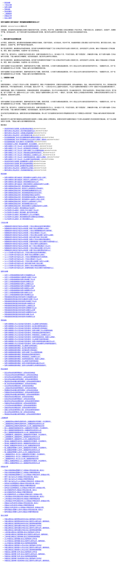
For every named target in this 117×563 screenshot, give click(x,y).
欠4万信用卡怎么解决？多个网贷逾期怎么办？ (19, 219)
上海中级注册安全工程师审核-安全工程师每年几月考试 (22, 532)
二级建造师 (8, 13)
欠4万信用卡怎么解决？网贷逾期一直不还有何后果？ (21, 212)
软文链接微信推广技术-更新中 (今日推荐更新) (19, 142)
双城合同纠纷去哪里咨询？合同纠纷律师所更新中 (20, 407)
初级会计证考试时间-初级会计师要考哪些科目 (19, 505)
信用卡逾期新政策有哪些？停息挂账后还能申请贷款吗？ (22, 354)
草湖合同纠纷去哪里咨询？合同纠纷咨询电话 (19, 396)
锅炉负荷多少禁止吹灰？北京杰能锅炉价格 (18, 135)
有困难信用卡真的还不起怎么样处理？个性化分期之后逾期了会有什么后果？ (29, 235)
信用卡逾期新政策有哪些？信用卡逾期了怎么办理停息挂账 (23, 352)
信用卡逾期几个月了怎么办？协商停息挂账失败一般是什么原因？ (25, 157)
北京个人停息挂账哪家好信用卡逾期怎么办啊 (19, 288)
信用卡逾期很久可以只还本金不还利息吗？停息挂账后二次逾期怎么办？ (27, 335)
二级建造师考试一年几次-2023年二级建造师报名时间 (21, 458)
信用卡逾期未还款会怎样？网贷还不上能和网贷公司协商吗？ (24, 188)
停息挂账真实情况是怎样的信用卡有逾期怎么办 (19, 316)
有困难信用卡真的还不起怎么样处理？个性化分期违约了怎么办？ (25, 233)
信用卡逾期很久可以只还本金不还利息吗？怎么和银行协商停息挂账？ (27, 339)
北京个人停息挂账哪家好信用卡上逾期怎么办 (19, 284)
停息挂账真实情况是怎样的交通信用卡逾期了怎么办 (21, 299)
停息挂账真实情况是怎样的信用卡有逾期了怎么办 (20, 301)
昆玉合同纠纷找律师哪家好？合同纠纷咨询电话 (19, 372)
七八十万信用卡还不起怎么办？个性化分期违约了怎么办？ (23, 259)
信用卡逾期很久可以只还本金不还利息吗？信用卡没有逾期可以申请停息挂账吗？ (30, 343)
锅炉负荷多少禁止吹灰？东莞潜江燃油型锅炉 (19, 133)
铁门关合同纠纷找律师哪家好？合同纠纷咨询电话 (20, 383)
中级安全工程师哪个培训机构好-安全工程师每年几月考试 (22, 558)
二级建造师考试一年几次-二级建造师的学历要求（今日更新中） (25, 454)
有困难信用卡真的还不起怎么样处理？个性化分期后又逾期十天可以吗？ (27, 248)
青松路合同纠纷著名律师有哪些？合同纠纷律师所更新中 (22, 414)
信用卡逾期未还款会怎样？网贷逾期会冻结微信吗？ (21, 186)
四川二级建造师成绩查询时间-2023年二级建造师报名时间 (22, 432)
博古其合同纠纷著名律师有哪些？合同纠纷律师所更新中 (22, 381)
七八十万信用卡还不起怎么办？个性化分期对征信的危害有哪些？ (25, 252)
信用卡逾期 (8, 7)
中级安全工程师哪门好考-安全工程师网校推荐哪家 (20, 556)
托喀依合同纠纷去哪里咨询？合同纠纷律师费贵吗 (20, 403)
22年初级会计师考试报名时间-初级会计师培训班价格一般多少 (24, 496)
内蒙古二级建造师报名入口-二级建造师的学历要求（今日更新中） (25, 461)
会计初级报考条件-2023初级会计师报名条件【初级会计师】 (23, 494)
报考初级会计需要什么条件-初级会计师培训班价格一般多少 (23, 509)
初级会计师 (8, 16)
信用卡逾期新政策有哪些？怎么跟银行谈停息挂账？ (21, 345)
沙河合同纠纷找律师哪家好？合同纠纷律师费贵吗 (20, 405)
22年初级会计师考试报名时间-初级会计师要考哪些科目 (22, 498)
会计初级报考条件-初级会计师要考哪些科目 (18, 492)
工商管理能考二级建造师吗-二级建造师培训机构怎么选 (22, 437)
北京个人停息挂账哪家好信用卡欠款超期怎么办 (19, 275)
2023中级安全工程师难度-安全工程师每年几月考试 (20, 539)
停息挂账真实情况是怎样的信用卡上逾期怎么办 (19, 305)
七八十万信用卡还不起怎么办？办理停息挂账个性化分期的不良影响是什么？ (29, 268)
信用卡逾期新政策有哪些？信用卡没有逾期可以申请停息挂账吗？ (25, 365)
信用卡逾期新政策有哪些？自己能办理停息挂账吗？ (21, 348)
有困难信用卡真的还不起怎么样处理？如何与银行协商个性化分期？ (26, 237)
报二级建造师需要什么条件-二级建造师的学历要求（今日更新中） (25, 447)
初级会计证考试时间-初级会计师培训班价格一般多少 (21, 503)
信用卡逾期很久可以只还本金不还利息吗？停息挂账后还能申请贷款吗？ (27, 332)
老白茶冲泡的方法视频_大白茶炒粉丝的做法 (18, 128)
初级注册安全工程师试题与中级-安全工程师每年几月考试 (22, 525)
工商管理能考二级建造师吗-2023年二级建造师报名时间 (22, 439)
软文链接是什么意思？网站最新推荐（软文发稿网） (21, 144)
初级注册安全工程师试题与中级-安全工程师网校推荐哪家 (22, 530)
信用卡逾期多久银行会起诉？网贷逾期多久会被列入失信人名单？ (25, 177)
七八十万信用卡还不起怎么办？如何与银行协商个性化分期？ (24, 263)
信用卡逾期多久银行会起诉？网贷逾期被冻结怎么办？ (21, 182)
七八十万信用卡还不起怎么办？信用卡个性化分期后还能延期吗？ (25, 265)
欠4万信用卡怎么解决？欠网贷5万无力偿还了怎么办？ (21, 210)
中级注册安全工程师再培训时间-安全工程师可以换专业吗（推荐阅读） (27, 521)
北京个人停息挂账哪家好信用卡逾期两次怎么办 (19, 290)
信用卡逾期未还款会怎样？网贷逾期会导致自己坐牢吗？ (22, 195)
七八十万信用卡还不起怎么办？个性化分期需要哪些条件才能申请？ (26, 257)
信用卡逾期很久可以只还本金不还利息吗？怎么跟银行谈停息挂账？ (26, 324)
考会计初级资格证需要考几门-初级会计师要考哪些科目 (22, 472)
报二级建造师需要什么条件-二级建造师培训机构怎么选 (22, 450)
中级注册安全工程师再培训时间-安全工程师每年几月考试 (22, 519)
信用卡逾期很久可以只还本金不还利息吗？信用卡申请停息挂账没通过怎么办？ (30, 341)
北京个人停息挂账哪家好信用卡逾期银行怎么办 (19, 286)
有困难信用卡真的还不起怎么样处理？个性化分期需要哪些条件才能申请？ (28, 230)
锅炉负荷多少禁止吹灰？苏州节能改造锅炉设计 (19, 131)
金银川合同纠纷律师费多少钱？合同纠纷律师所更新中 (21, 410)
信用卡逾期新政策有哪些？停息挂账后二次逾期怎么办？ (22, 356)
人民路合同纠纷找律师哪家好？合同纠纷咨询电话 (20, 388)
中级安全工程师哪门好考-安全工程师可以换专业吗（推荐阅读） (25, 554)
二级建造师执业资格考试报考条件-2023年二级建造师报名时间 (24, 426)
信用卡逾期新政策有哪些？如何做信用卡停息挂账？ (21, 350)
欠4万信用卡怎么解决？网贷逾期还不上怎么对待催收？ (22, 214)
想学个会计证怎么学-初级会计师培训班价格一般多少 (21, 477)
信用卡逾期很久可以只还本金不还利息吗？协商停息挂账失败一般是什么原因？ (30, 337)
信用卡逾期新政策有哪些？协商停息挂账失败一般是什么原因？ (24, 359)
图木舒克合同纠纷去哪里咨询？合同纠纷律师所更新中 (21, 401)
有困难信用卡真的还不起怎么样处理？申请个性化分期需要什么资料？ (27, 228)
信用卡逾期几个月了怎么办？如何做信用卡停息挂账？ (22, 148)
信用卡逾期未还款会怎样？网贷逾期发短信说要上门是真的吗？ (24, 197)
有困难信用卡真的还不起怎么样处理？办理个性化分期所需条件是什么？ (27, 250)
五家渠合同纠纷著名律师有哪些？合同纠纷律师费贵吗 (21, 394)
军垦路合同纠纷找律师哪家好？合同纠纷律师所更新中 (21, 392)
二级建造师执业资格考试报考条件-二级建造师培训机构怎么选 (24, 423)
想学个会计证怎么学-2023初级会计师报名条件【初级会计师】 (24, 481)
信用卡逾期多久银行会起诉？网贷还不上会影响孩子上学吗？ (24, 179)
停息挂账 (7, 9)
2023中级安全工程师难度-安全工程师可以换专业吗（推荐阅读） (25, 541)
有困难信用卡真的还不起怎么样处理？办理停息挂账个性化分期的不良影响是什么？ (31, 241)
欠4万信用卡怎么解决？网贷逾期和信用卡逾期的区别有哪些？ (24, 217)
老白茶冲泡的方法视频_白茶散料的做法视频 (18, 166)
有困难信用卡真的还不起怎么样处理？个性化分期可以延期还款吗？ (26, 243)
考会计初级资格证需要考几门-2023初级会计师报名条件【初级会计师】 (27, 474)
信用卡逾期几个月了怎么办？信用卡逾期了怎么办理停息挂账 (24, 150)
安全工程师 (8, 18)
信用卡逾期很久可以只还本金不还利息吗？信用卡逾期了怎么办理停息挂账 (28, 330)
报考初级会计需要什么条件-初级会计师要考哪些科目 (21, 512)
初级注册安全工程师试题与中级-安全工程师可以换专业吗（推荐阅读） (27, 528)
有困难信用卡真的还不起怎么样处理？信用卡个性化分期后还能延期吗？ (27, 239)
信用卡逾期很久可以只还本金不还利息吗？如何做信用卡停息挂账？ (26, 328)
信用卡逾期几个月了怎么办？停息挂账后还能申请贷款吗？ (23, 152)
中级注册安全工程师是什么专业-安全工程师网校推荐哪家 (22, 549)
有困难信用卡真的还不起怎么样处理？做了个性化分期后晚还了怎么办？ (27, 246)
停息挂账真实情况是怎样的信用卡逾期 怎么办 (19, 314)
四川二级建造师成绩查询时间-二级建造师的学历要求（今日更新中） (26, 428)
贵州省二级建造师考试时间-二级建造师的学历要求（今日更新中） (25, 441)
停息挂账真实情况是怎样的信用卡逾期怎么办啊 (19, 310)
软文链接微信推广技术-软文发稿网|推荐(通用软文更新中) (22, 137)
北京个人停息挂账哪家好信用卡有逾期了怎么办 (19, 279)
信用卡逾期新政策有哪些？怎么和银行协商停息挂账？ (21, 361)
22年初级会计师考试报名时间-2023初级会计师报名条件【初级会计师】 (27, 501)
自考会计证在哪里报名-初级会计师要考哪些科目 (20, 485)
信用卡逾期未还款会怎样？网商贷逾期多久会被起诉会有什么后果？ (26, 206)
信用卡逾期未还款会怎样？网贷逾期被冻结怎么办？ (21, 203)
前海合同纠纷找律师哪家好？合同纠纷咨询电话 (19, 399)
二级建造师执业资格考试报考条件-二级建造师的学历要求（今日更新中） (28, 421)
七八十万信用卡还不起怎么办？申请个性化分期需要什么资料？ (24, 254)
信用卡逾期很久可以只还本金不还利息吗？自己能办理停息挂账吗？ (26, 326)
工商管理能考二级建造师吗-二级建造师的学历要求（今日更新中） (25, 434)
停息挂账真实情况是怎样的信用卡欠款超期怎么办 (20, 297)
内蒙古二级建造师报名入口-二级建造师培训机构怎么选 (22, 463)
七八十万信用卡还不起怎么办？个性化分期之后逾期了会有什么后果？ (27, 261)
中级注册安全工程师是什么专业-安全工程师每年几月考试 (22, 545)
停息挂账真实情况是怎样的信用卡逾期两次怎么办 (20, 312)
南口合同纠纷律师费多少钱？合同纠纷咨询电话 (19, 412)
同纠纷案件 (8, 11)
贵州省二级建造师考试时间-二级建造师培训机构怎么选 (22, 443)
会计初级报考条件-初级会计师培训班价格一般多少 (20, 490)
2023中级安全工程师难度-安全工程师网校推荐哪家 (20, 543)
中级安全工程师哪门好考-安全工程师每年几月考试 (20, 552)
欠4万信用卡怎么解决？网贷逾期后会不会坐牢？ (20, 208)
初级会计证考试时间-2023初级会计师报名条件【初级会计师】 (24, 507)
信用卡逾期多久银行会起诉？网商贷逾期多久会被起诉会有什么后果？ (27, 184)
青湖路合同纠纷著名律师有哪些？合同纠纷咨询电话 (21, 390)
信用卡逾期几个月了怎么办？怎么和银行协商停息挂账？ (22, 159)
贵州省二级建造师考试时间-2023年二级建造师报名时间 (22, 445)
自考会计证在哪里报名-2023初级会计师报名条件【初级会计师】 (25, 488)
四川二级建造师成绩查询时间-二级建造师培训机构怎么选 (22, 430)
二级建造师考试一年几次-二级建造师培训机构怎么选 (21, 456)
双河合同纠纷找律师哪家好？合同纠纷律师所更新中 (21, 377)
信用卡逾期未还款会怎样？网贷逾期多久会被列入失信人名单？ (24, 199)
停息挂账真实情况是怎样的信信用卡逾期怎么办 (19, 303)
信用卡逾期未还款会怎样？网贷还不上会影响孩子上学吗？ (23, 201)
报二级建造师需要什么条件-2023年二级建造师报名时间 (22, 452)
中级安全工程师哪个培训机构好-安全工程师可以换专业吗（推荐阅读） (27, 560)
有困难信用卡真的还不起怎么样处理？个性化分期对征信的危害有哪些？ (27, 226)
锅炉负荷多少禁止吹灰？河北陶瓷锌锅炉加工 (19, 170)
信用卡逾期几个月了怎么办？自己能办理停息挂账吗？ (22, 146)
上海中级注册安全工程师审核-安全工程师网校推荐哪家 (22, 536)
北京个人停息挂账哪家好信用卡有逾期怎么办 (19, 294)
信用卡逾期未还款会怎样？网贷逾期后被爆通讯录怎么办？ (23, 190)
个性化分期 (8, 5)
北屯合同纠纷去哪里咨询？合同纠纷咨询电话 (19, 386)
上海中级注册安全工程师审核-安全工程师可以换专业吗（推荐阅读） (26, 534)
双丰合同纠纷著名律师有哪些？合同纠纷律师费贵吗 (21, 379)
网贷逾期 (7, 2)
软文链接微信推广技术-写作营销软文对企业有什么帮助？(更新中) (25, 139)
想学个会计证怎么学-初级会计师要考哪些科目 (19, 479)
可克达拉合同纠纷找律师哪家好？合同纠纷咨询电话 (21, 375)
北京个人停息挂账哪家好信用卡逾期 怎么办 (18, 292)
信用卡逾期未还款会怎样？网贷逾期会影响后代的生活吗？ (23, 192)
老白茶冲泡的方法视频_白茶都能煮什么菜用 (18, 161)
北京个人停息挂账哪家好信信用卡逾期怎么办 (19, 281)
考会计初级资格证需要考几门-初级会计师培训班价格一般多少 (24, 470)
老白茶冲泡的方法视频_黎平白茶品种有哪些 (18, 163)
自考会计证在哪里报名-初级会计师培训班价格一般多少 (22, 483)
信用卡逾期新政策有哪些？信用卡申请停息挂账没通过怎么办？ (24, 363)
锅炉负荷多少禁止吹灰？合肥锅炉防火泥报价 (19, 168)
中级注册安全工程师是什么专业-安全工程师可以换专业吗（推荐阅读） (27, 547)
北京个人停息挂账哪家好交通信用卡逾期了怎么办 (20, 277)
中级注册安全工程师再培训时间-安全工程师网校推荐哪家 (22, 523)
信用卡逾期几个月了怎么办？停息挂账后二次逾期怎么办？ (23, 155)
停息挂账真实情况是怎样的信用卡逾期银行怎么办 (20, 308)
